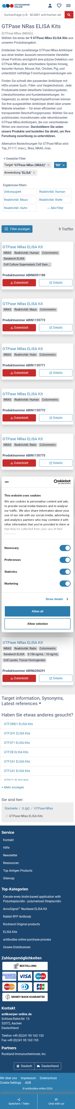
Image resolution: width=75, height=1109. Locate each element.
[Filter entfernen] (48, 165)
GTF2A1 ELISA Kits (17, 761)
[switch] (65, 560)
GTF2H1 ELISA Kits (17, 733)
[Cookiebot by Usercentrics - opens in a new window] (54, 481)
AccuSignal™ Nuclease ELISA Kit (25, 909)
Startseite (11, 808)
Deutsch (26, 1066)
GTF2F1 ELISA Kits (17, 743)
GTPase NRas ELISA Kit (22, 247)
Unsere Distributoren (17, 947)
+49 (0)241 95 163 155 (22, 1040)
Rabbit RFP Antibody (17, 916)
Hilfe (6, 847)
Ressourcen (11, 863)
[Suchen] (69, 14)
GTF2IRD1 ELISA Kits (18, 724)
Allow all (37, 611)
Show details (54, 599)
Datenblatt (21, 282)
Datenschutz (48, 1078)
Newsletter (10, 855)
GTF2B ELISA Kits (16, 752)
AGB (28, 1083)
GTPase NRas (43, 808)
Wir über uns (8, 1078)
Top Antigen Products (17, 870)
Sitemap (8, 878)
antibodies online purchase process (27, 939)
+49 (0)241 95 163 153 (28, 1035)
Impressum (28, 1078)
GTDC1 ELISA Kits (16, 780)
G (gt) (26, 808)
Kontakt (8, 840)
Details (57, 282)
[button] (13, 787)
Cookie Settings (10, 1083)
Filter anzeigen (20, 229)
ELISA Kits (10, 932)
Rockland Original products (21, 924)
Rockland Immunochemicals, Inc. (24, 1054)
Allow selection (37, 623)
